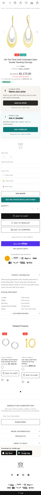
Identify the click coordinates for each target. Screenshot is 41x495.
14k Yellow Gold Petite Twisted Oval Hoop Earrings (29, 361)
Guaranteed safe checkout (20, 254)
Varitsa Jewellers (10, 3)
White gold (2, 367)
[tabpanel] (10, 359)
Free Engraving (7, 162)
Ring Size (4, 153)
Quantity (5, 206)
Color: (20, 144)
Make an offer (20, 103)
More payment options (20, 248)
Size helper (20, 193)
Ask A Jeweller (20, 129)
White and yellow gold (20, 147)
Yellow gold (23, 369)
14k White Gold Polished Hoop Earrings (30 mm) (9, 361)
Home (3, 8)
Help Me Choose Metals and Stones (20, 200)
